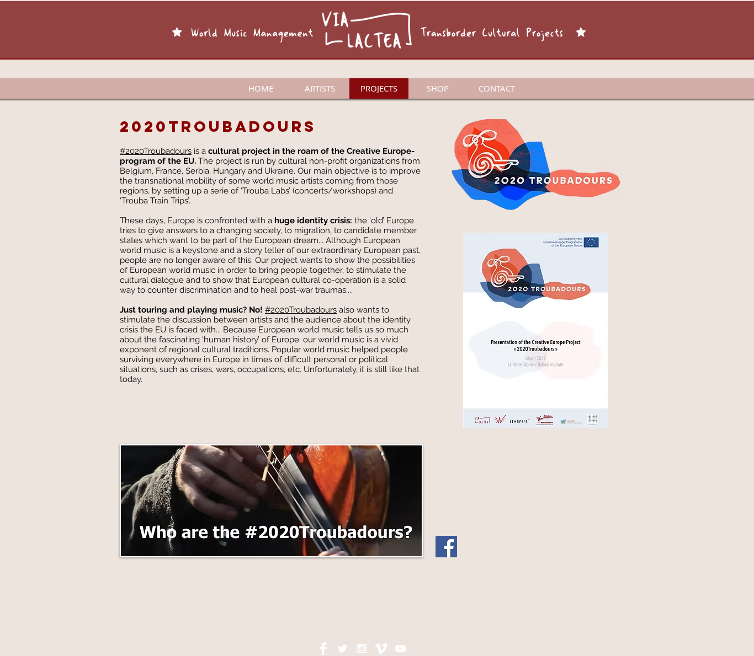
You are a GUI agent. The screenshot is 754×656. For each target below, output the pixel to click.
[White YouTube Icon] (400, 648)
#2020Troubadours (156, 151)
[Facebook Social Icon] (446, 546)
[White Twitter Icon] (342, 648)
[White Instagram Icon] (361, 648)
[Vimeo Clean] (381, 648)
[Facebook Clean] (323, 648)
